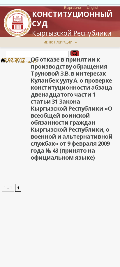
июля (25, 61)
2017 (12, 61)
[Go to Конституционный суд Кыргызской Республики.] (3, 61)
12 (34, 61)
